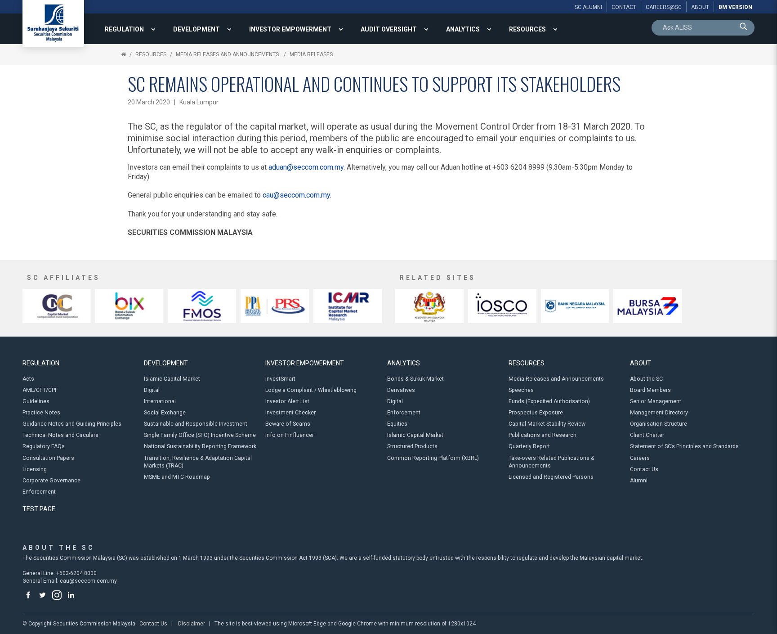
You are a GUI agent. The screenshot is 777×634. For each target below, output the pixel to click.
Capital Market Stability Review (547, 424)
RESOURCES (527, 29)
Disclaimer (191, 624)
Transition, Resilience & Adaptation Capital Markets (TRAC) (198, 462)
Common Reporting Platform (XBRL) (433, 458)
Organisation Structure (658, 424)
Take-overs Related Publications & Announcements (551, 462)
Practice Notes (41, 412)
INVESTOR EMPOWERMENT (290, 29)
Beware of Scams (287, 424)
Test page (38, 509)
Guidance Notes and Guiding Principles (71, 424)
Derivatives (401, 390)
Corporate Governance (51, 480)
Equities (397, 424)
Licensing (34, 469)
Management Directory (659, 412)
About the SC (646, 379)
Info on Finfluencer (289, 435)
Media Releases (311, 54)
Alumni (639, 480)
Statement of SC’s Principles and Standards (684, 446)
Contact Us (644, 469)
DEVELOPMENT (196, 29)
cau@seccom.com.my (296, 195)
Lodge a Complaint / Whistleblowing (311, 390)
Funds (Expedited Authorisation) (549, 401)
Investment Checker (290, 412)
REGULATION (124, 29)
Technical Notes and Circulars (60, 435)
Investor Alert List (287, 401)
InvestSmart (280, 379)
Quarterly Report (529, 446)
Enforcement (39, 492)
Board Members (650, 390)
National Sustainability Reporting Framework (200, 446)
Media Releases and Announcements (228, 54)
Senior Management (655, 401)
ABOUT (640, 363)
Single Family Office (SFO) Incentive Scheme (200, 435)
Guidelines (35, 401)
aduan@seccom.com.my (306, 167)
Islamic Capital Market (172, 379)
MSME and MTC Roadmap (177, 477)
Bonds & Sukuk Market (415, 379)
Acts (28, 379)
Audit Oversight (389, 29)
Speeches (521, 390)
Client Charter (647, 435)
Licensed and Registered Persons (551, 477)
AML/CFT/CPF (40, 390)
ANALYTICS (463, 29)
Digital (152, 390)
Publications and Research (542, 435)
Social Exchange (165, 412)
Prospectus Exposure (536, 412)
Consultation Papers (48, 458)
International (160, 401)
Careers (640, 458)
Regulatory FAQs (43, 446)
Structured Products (412, 446)
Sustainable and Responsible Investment (195, 424)
